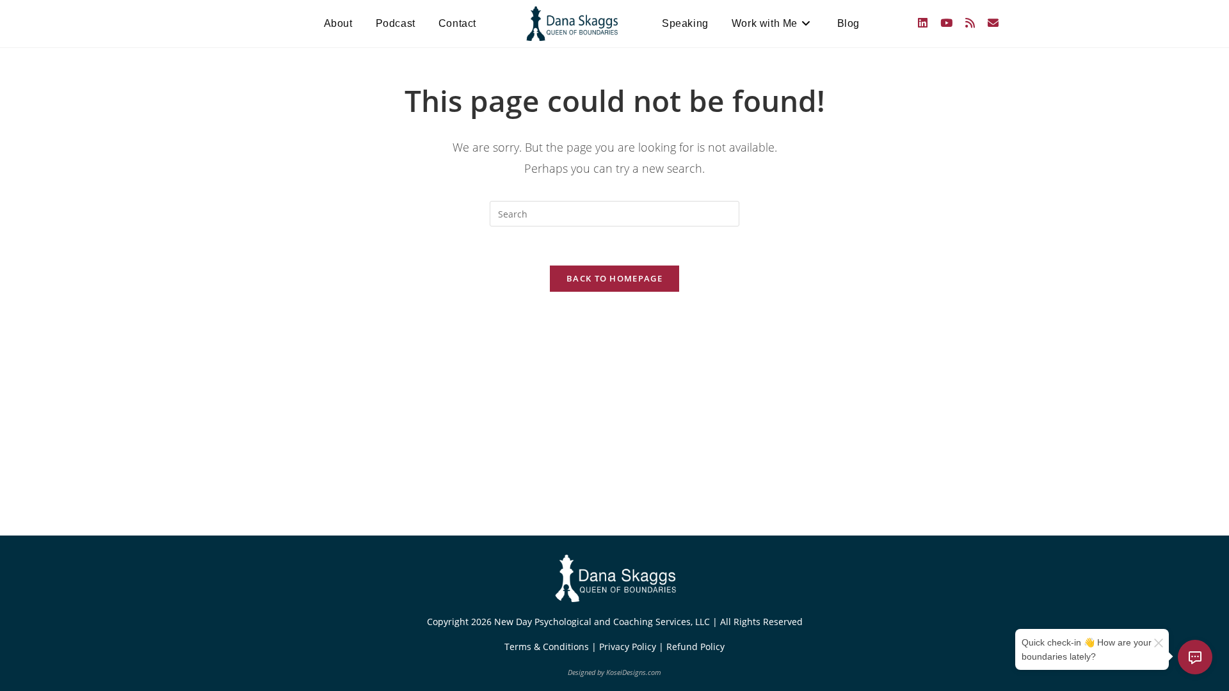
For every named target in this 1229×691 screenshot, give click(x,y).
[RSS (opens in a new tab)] (970, 22)
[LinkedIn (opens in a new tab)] (923, 22)
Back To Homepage (614, 278)
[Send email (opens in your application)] (993, 22)
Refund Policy (695, 646)
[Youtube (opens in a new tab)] (946, 22)
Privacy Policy (629, 646)
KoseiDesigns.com (633, 672)
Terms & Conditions (547, 646)
